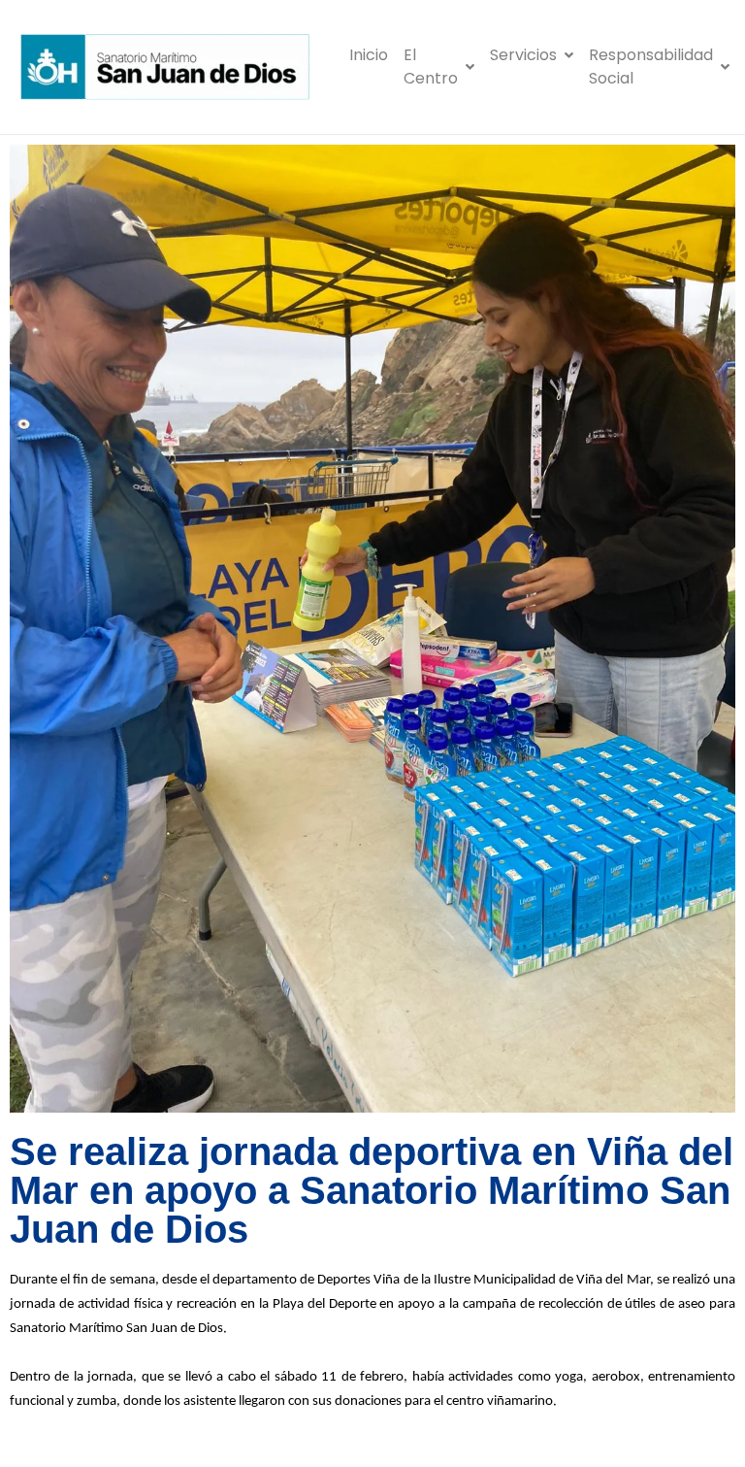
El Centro (431, 66)
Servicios (523, 55)
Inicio (368, 55)
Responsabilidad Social (651, 66)
